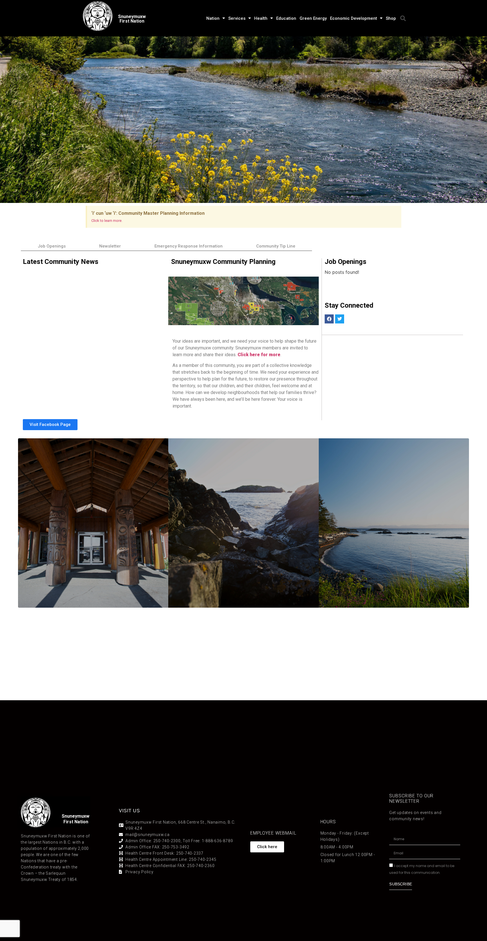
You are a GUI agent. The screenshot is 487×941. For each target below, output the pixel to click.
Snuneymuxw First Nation (132, 19)
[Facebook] (329, 318)
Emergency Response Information (188, 246)
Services (236, 18)
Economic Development (353, 18)
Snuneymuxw (75, 816)
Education (286, 18)
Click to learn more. (106, 220)
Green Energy (313, 18)
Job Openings (52, 246)
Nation (213, 18)
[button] (403, 18)
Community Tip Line (275, 246)
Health (260, 18)
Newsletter (110, 246)
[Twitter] (339, 318)
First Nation (75, 821)
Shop (391, 18)
